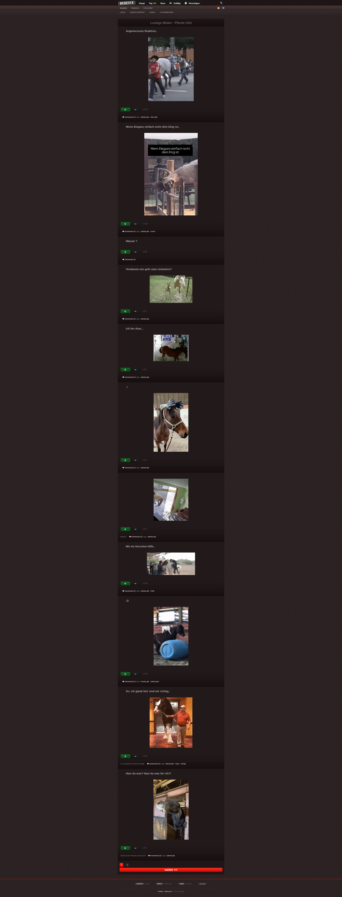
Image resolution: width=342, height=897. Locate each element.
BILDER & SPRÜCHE (137, 12)
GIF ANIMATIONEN (166, 12)
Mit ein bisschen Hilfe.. (140, 546)
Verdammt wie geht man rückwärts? (149, 269)
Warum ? (131, 241)
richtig (183, 764)
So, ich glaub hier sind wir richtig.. (148, 691)
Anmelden (123, 8)
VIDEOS (152, 12)
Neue (162, 3)
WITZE (122, 12)
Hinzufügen (194, 3)
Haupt (142, 3)
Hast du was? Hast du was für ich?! (148, 773)
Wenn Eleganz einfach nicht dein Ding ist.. (153, 126)
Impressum (168, 891)
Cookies (160, 891)
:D (127, 600)
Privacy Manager (178, 891)
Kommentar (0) (130, 117)
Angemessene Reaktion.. (141, 31)
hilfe (152, 591)
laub (177, 764)
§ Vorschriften (147, 8)
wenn (153, 231)
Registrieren (135, 8)
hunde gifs (145, 682)
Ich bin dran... (134, 328)
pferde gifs (145, 117)
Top (152, 3)
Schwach (136, 110)
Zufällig (177, 3)
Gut (126, 110)
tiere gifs (154, 117)
